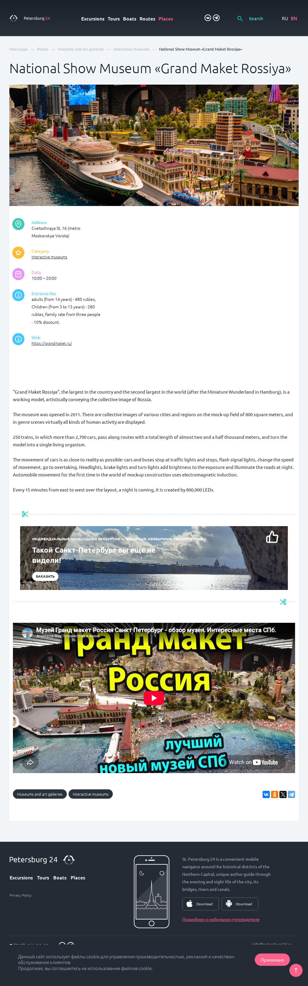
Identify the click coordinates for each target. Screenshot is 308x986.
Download (204, 903)
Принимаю (272, 960)
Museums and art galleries (40, 794)
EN (294, 18)
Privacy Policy (21, 895)
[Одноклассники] (274, 794)
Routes (147, 18)
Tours (114, 18)
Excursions (92, 18)
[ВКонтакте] (266, 794)
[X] (283, 794)
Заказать (45, 576)
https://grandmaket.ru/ (52, 343)
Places (166, 18)
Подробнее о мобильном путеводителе (221, 919)
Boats (129, 18)
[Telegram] (291, 794)
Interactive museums (49, 257)
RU (285, 18)
